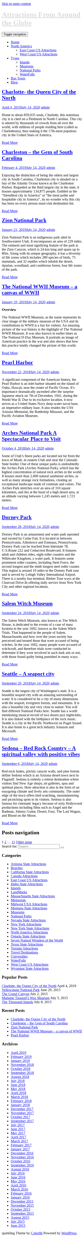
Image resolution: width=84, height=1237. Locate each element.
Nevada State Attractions (28, 920)
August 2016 (20, 1169)
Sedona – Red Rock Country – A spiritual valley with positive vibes (41, 751)
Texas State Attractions (27, 944)
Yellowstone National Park (21, 990)
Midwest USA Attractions (29, 904)
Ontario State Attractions (28, 936)
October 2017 (20, 1117)
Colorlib (37, 1233)
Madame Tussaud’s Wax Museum (26, 998)
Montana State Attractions (29, 908)
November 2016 (22, 1157)
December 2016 (22, 1153)
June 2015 (18, 1225)
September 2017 (22, 1121)
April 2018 (18, 1093)
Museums (26, 66)
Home (15, 42)
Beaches (17, 868)
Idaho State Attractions (27, 884)
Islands (25, 62)
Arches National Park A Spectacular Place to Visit (31, 436)
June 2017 (18, 1129)
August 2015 (20, 1217)
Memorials (18, 900)
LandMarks (19, 892)
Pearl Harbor (17, 362)
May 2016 (18, 1181)
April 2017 (18, 1137)
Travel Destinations (24, 952)
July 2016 (18, 1173)
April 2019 (18, 1053)
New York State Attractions (30, 928)
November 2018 (22, 1065)
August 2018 (20, 1077)
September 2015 (22, 1213)
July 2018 (18, 1081)
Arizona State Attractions (28, 864)
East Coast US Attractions (38, 50)
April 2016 (18, 1185)
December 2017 (22, 1109)
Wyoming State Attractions (30, 968)
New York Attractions (26, 924)
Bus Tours (18, 78)
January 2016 (20, 1197)
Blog (14, 82)
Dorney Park (17, 517)
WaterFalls (27, 74)
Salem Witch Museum (27, 603)
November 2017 (22, 1113)
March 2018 (19, 1097)
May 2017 (18, 1133)
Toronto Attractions (24, 948)
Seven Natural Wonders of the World (37, 940)
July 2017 (18, 1125)
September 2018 (22, 1073)
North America (21, 46)
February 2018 (21, 1101)
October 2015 (20, 1209)
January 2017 (20, 1149)
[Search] (62, 847)
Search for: (9, 846)
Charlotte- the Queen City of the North (29, 986)
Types (15, 58)
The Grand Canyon (15, 994)
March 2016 (19, 1189)
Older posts (24, 842)
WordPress (69, 1233)
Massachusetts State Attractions (33, 896)
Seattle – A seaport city (28, 674)
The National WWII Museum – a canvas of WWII (46, 1031)
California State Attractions (30, 872)
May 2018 (18, 1089)
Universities (19, 956)
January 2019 (20, 1061)
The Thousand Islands (17, 1002)
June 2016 (18, 1177)
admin (45, 107)
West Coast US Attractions (38, 54)
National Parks (30, 70)
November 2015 (22, 1205)
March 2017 (19, 1141)
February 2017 (21, 1145)
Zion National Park (24, 220)
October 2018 (20, 1069)
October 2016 (20, 1161)
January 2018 (20, 1105)
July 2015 (18, 1221)
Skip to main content (16, 4)
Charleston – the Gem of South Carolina (39, 1023)
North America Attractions (29, 932)
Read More (10, 142)
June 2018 (18, 1085)
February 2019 (21, 1057)
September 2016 (22, 1165)
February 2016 (21, 1193)
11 (13, 842)
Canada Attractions (24, 876)
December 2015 (22, 1201)
